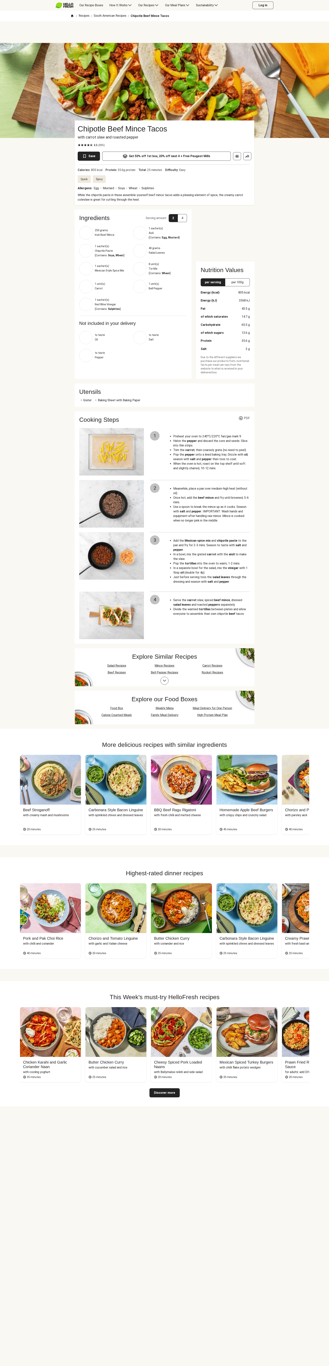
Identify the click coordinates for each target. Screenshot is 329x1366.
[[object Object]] (237, 156)
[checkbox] (79, 145)
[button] (133, 218)
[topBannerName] (164, 32)
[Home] (72, 16)
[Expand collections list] (164, 681)
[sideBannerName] (225, 233)
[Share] (247, 156)
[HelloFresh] (64, 5)
